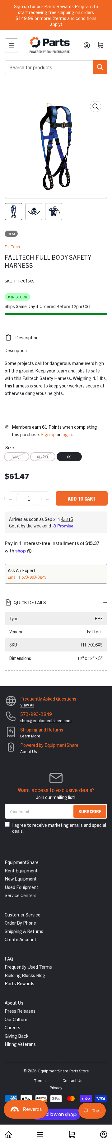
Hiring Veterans (20, 1044)
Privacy (56, 1087)
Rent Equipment (21, 870)
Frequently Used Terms (28, 967)
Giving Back (16, 1036)
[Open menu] (11, 45)
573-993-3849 (33, 577)
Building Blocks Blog (25, 975)
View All (27, 704)
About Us (28, 751)
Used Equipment (21, 887)
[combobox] (56, 67)
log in (67, 434)
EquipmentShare (22, 862)
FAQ (9, 958)
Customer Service (22, 914)
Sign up (48, 434)
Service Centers (20, 895)
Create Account (20, 939)
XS (69, 456)
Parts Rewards (19, 983)
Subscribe (89, 811)
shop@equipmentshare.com (46, 720)
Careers (12, 1027)
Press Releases (20, 1011)
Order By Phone (20, 923)
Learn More (30, 735)
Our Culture (16, 1019)
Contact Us (72, 1080)
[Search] (100, 67)
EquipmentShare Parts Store (63, 1070)
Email (13, 577)
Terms (39, 1080)
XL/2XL (43, 456)
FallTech (12, 246)
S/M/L (16, 456)
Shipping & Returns (24, 931)
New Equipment (21, 878)
